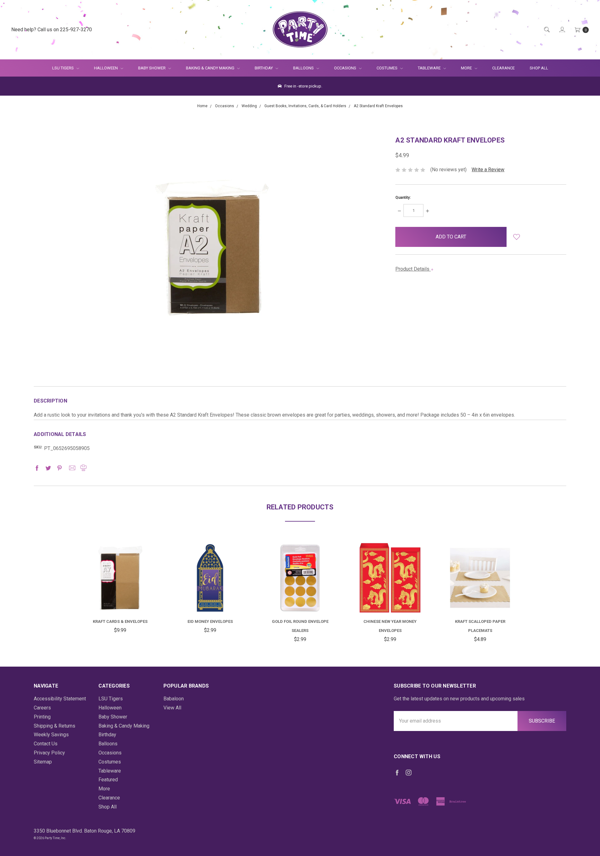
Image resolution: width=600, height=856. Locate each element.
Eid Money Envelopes (210, 621)
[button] (517, 237)
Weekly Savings (51, 735)
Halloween (106, 68)
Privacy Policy (49, 753)
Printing (42, 717)
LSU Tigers (63, 68)
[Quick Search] (546, 29)
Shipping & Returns (54, 726)
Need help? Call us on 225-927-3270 (51, 30)
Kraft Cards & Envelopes (120, 621)
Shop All (539, 68)
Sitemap (43, 762)
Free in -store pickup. (302, 86)
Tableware (430, 68)
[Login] (562, 29)
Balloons (304, 68)
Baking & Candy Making (210, 68)
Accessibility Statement (60, 699)
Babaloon (173, 699)
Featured (108, 780)
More (462, 68)
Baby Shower (152, 68)
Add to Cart (120, 598)
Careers (42, 708)
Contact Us (46, 744)
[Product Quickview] (120, 574)
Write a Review (488, 170)
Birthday (264, 68)
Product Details (413, 269)
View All (172, 708)
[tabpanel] (120, 589)
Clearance (503, 68)
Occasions (345, 68)
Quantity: (403, 197)
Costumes (387, 68)
